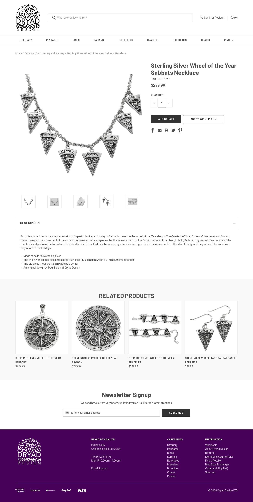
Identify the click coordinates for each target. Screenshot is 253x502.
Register (219, 17)
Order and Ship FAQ (216, 468)
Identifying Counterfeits (219, 456)
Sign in (207, 17)
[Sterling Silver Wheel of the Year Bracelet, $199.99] (154, 327)
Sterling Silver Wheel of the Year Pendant (38, 360)
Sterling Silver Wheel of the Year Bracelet (151, 360)
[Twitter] (173, 130)
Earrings (99, 40)
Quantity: (157, 95)
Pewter (228, 40)
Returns (209, 452)
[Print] (166, 130)
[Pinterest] (180, 130)
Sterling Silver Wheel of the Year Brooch (94, 360)
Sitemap (210, 472)
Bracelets (153, 40)
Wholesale (211, 445)
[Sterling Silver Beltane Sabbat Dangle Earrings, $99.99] (211, 327)
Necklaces (126, 40)
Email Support (99, 468)
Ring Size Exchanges (217, 464)
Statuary (26, 40)
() (236, 17)
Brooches (180, 40)
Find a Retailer (213, 460)
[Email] (160, 130)
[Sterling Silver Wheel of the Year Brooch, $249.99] (98, 327)
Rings (76, 40)
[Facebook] (153, 130)
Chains (205, 40)
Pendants (52, 40)
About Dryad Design (216, 448)
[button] (126, 223)
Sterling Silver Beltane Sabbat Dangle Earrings (211, 360)
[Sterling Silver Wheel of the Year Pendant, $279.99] (41, 327)
